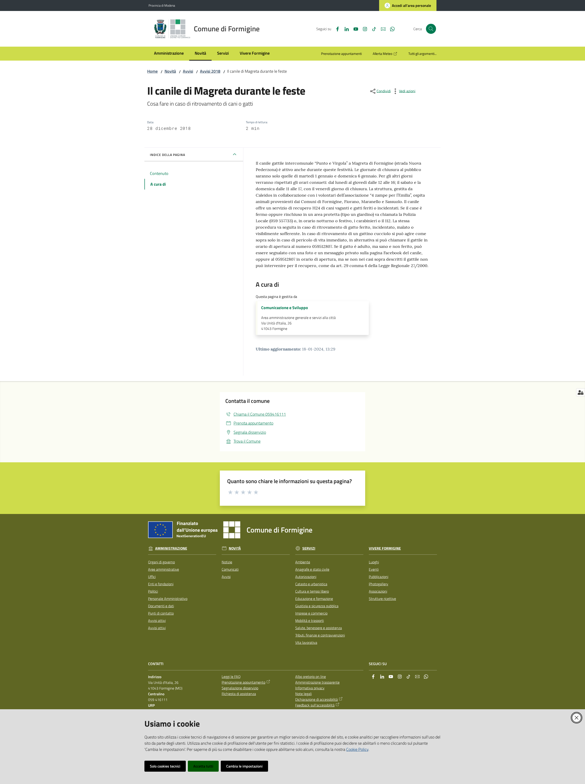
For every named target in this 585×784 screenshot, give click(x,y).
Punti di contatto (161, 613)
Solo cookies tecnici (165, 766)
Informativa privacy (309, 688)
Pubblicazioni (378, 576)
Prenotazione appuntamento (243, 682)
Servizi (308, 548)
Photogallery (378, 584)
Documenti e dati (161, 606)
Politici (153, 591)
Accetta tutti (203, 766)
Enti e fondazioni (160, 584)
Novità (170, 71)
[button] (430, 28)
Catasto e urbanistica (311, 584)
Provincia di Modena (162, 5)
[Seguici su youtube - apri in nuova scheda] (354, 28)
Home (152, 71)
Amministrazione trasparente (317, 682)
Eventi (374, 569)
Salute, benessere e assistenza (318, 628)
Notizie (227, 562)
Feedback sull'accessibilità (315, 705)
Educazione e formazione (314, 598)
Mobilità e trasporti (309, 620)
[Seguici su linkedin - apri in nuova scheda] (344, 28)
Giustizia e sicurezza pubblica (316, 606)
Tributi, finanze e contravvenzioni (320, 635)
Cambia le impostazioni (244, 766)
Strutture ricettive (382, 598)
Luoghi (374, 562)
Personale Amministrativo (167, 598)
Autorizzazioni (305, 576)
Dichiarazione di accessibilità (316, 699)
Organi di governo (161, 562)
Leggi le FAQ (231, 676)
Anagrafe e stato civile (312, 569)
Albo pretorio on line (310, 676)
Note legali (303, 693)
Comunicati (230, 569)
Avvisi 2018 (210, 71)
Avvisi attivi (157, 620)
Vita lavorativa (306, 642)
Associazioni (378, 591)
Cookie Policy (357, 749)
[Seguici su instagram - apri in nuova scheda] (363, 28)
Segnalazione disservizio (240, 688)
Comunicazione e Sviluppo (284, 308)
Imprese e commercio (311, 613)
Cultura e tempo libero (312, 591)
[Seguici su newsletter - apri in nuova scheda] (381, 28)
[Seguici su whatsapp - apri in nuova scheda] (390, 28)
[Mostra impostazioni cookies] (580, 392)
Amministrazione (171, 548)
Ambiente (302, 562)
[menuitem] (169, 54)
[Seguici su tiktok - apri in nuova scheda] (372, 28)
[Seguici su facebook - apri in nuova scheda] (335, 28)
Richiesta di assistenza (239, 693)
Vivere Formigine (385, 548)
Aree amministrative (163, 569)
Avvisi (188, 71)
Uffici (152, 576)
